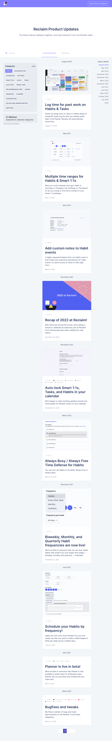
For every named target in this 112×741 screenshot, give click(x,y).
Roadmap (65, 53)
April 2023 (104, 71)
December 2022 (102, 74)
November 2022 (102, 77)
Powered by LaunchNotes (11, 124)
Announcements (49, 53)
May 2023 (104, 68)
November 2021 (102, 84)
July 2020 (104, 99)
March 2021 (104, 93)
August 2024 (103, 65)
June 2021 (104, 87)
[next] (73, 731)
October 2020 (103, 96)
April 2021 (104, 90)
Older (106, 103)
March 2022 (104, 80)
